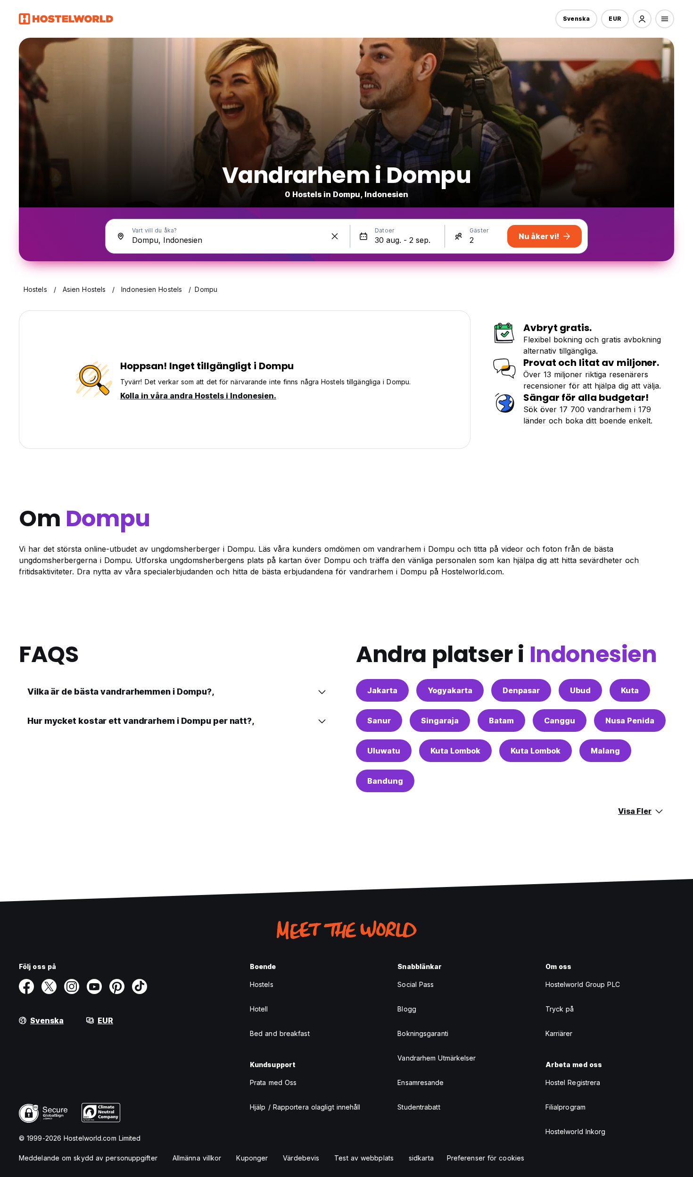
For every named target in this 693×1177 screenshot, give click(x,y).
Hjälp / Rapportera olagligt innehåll (305, 1107)
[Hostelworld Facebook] (26, 986)
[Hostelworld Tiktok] (139, 986)
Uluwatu (383, 750)
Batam (501, 720)
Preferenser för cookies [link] (485, 1158)
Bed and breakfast (280, 1033)
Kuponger (252, 1158)
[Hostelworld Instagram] (71, 986)
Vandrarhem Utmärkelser (436, 1058)
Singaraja (440, 720)
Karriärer (559, 1033)
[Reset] (334, 236)
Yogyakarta (450, 690)
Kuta (630, 690)
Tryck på (559, 1009)
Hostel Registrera (573, 1082)
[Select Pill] (642, 18)
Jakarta (382, 690)
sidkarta (421, 1158)
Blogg (406, 1009)
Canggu (559, 720)
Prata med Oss (273, 1082)
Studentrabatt (418, 1107)
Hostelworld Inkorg (575, 1131)
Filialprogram (565, 1107)
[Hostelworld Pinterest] (116, 986)
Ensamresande (420, 1082)
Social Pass (415, 984)
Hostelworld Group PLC (582, 984)
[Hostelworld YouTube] (94, 986)
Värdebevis (301, 1158)
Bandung (385, 781)
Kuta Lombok (455, 750)
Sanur (379, 720)
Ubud (580, 690)
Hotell (259, 1009)
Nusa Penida (629, 720)
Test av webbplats (364, 1158)
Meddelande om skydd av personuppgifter (88, 1158)
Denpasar (521, 690)
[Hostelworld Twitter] (49, 986)
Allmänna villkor (197, 1158)
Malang (605, 750)
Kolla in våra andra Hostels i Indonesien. (198, 395)
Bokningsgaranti (422, 1033)
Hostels (261, 984)
